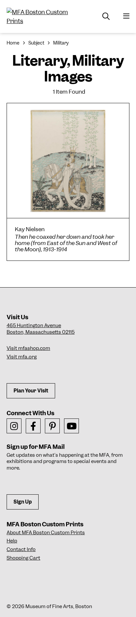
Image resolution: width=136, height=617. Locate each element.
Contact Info (21, 549)
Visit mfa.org (22, 357)
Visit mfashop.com (28, 348)
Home (13, 43)
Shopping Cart (23, 558)
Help (12, 541)
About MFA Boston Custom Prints (46, 532)
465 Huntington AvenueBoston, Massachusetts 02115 (41, 328)
